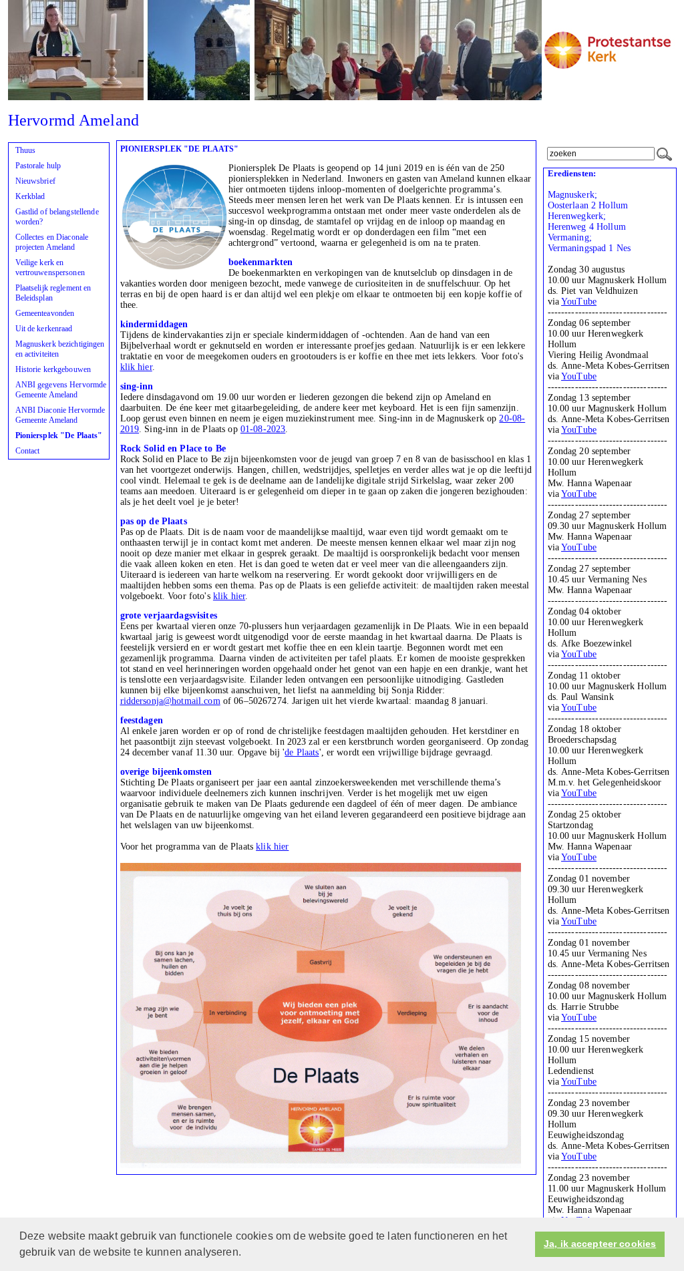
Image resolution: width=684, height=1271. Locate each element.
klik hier (136, 367)
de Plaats (302, 752)
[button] (246, 1254)
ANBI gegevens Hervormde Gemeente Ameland (61, 389)
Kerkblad (30, 196)
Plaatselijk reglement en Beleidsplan (53, 293)
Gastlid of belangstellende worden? (57, 216)
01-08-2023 (262, 429)
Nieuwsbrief (35, 181)
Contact (27, 451)
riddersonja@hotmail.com (170, 701)
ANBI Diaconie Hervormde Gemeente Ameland (60, 415)
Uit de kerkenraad (44, 328)
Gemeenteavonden (45, 313)
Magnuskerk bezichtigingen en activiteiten (60, 349)
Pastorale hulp (38, 165)
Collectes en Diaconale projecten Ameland (52, 242)
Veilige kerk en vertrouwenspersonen (50, 267)
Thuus (25, 150)
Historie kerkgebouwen (53, 369)
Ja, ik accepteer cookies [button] (600, 1244)
